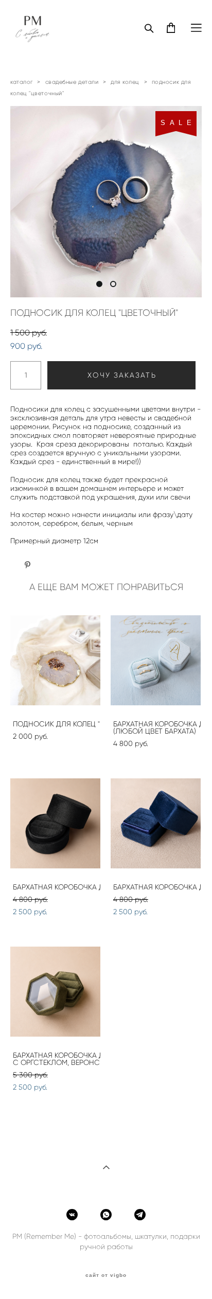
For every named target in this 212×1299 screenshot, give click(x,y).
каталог (21, 81)
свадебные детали (72, 81)
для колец (125, 81)
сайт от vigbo (106, 1275)
